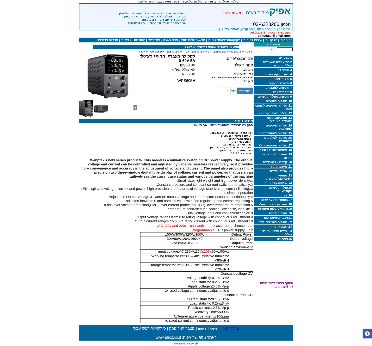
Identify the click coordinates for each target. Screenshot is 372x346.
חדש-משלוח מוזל (193, 40)
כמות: (234, 91)
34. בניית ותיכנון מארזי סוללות (277, 232)
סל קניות (271, 40)
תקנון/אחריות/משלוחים (224, 40)
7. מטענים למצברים (278, 87)
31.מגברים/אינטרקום (278, 217)
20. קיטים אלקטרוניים (277, 162)
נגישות (126, 40)
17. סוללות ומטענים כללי (275, 145)
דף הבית (286, 40)
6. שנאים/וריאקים (280, 83)
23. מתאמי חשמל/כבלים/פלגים (278, 177)
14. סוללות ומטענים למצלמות (279, 127)
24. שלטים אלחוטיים (278, 183)
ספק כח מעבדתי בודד (193, 51)
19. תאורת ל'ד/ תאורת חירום (277, 156)
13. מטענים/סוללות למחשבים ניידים (279, 119)
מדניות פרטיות (108, 40)
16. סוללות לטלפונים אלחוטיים (278, 139)
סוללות (202, 328)
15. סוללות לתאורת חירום (274, 133)
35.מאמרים (284, 238)
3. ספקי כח (284, 69)
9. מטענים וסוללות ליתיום (275, 96)
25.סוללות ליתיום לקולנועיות (280, 189)
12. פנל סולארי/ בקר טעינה (274, 113)
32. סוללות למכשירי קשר (275, 222)
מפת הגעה (170, 40)
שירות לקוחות (252, 40)
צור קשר (154, 40)
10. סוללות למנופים (279, 101)
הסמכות (139, 40)
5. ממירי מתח (283, 78)
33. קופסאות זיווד (280, 226)
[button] (367, 333)
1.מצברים (285, 57)
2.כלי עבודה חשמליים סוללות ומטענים (277, 63)
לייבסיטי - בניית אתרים (184, 344)
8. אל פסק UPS (282, 92)
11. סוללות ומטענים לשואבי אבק (273, 107)
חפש (273, 49)
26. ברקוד (285, 195)
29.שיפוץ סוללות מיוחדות (275, 208)
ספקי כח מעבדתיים (217, 51)
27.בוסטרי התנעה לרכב (276, 199)
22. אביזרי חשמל (281, 171)
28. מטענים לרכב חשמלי (275, 204)
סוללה (213, 328)
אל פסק (142, 1)
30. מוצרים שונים (280, 213)
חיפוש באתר (273, 44)
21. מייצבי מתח (281, 166)
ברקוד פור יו (229, 328)
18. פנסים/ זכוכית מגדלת (275, 149)
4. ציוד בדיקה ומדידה (278, 74)
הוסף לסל (245, 90)
